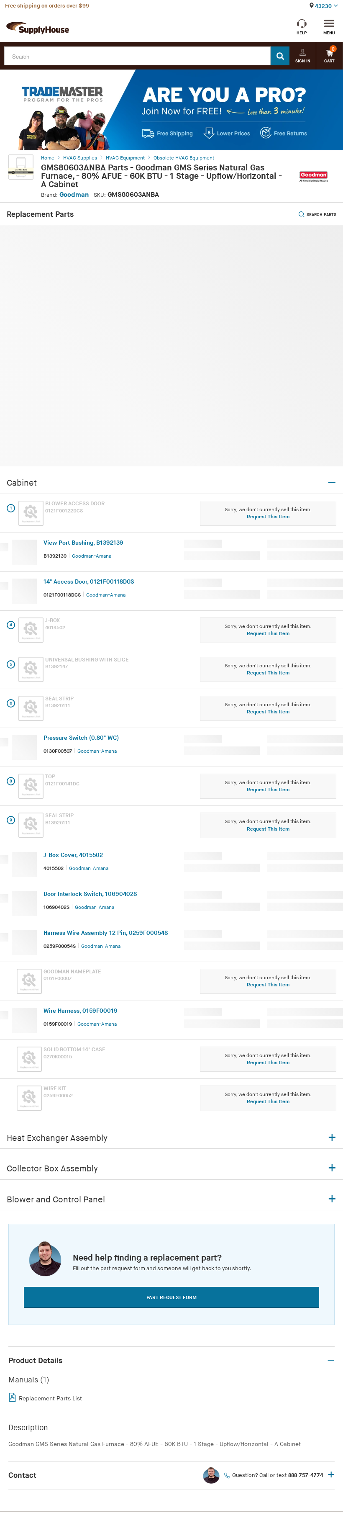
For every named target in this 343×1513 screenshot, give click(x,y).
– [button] (331, 1360)
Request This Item (268, 517)
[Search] (280, 55)
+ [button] (331, 1475)
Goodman (74, 195)
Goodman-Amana (91, 556)
